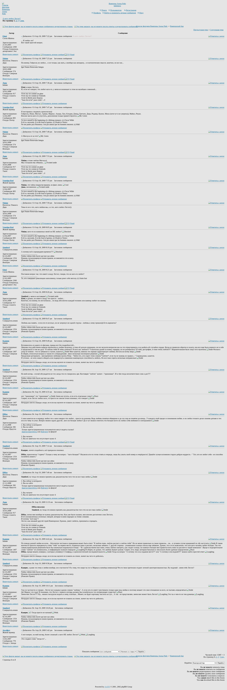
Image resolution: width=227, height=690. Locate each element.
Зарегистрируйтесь (29, 432)
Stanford (6, 247)
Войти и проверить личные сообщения (120, 13)
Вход (141, 13)
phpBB (107, 687)
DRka (5, 414)
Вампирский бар (177, 26)
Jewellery (6, 630)
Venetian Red (8, 107)
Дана (5, 83)
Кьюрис (6, 341)
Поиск (104, 10)
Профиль (97, 13)
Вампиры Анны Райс (117, 4)
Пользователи (116, 10)
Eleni (5, 36)
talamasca (117, 6)
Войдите (44, 432)
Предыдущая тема (200, 30)
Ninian (5, 59)
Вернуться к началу (10, 54)
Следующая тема (216, 30)
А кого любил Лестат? (12, 19)
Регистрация (131, 10)
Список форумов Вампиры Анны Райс (152, 26)
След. (22, 21)
